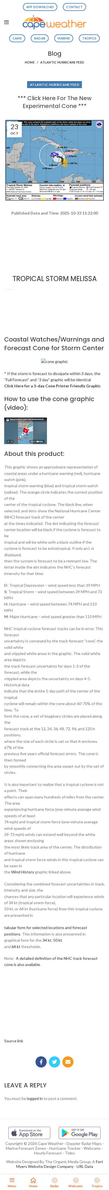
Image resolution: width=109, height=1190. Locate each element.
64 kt (15, 946)
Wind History (22, 871)
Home (30, 62)
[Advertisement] (54, 236)
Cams (17, 38)
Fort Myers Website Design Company (59, 1164)
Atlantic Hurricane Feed (62, 62)
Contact (74, 7)
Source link (13, 1040)
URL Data (85, 1166)
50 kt (57, 940)
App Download (40, 7)
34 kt (46, 940)
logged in (35, 1098)
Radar (40, 38)
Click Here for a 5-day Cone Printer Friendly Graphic (52, 385)
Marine (64, 38)
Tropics (89, 38)
